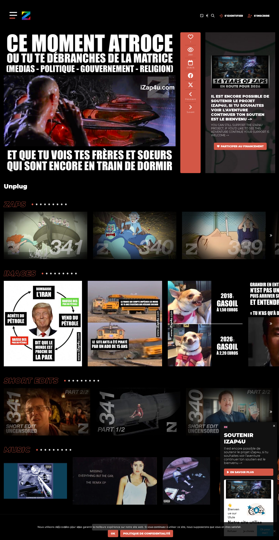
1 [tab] (32, 204)
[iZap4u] (26, 15)
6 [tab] (53, 204)
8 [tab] (62, 204)
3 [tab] (41, 204)
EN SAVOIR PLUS (242, 472)
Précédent (190, 99)
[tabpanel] (45, 235)
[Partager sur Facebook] (190, 75)
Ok (113, 533)
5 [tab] (49, 204)
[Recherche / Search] (212, 16)
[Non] (274, 531)
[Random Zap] (201, 16)
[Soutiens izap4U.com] (207, 16)
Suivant (190, 112)
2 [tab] (36, 204)
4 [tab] (45, 204)
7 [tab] (57, 204)
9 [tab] (66, 204)
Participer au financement (242, 146)
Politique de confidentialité (146, 533)
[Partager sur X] (190, 85)
